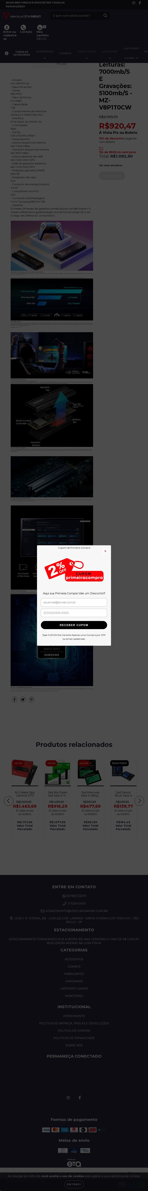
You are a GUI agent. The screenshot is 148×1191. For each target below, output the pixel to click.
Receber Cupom (74, 625)
